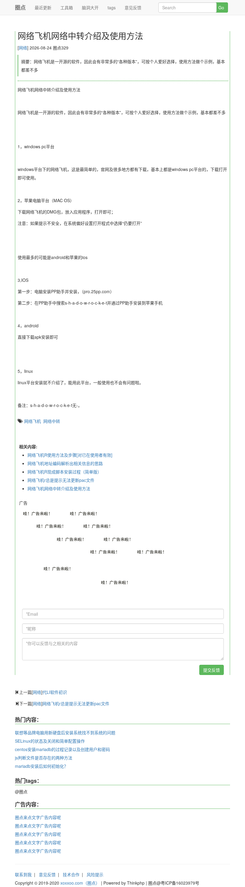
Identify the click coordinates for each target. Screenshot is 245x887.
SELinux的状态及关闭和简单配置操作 (50, 741)
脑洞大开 (90, 7)
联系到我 (23, 874)
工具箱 (66, 7)
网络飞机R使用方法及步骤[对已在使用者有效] (69, 455)
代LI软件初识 (54, 692)
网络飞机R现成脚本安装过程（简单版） (64, 472)
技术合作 (71, 874)
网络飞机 (32, 421)
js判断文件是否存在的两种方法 (43, 758)
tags (112, 7)
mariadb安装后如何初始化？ (41, 766)
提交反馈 (211, 670)
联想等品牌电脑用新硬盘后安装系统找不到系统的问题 (65, 732)
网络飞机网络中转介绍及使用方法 (58, 488)
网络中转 (51, 421)
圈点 (20, 7)
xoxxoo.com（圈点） (80, 883)
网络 (23, 48)
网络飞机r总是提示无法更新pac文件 (60, 480)
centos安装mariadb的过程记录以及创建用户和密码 (62, 749)
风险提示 (95, 874)
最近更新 (43, 7)
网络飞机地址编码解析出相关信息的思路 (65, 463)
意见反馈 (133, 7)
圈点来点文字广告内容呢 (38, 817)
